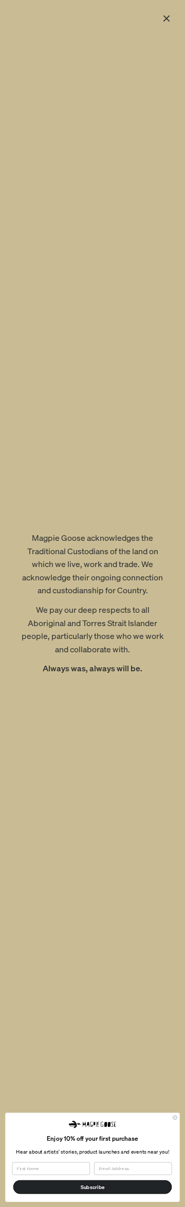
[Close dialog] (174, 1117)
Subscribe (93, 1187)
